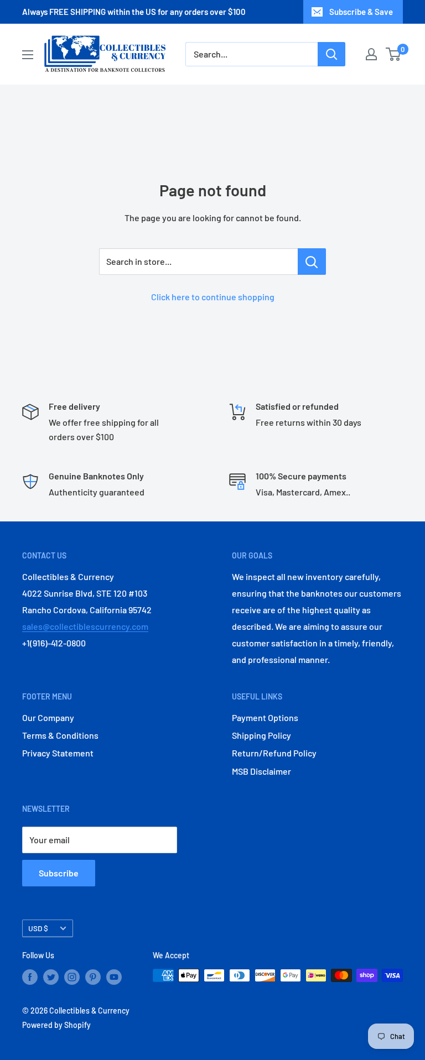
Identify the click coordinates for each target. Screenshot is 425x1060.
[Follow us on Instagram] (72, 976)
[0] (394, 54)
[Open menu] (27, 54)
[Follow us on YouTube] (114, 976)
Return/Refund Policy (274, 753)
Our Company (48, 717)
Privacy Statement (58, 753)
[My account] (371, 54)
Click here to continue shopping (212, 296)
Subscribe (59, 873)
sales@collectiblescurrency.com (85, 626)
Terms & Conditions (60, 735)
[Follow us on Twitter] (51, 976)
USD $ (38, 928)
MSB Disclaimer (261, 771)
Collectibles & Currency (89, 1010)
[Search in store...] (312, 261)
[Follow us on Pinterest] (93, 976)
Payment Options (265, 717)
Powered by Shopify (56, 1025)
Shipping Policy (261, 735)
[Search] (331, 54)
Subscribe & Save (361, 12)
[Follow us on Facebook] (30, 976)
